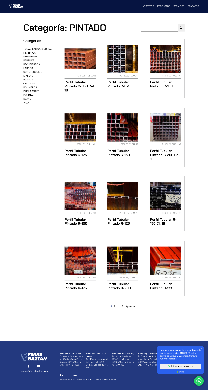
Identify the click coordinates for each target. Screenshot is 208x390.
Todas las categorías (37, 49)
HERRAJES (29, 52)
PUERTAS (28, 95)
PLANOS (28, 79)
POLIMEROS (30, 87)
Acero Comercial (68, 379)
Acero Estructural (85, 379)
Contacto (193, 6)
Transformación (101, 379)
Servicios (178, 6)
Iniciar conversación (182, 366)
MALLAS (28, 75)
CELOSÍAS (29, 83)
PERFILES (28, 60)
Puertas (112, 379)
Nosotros (148, 6)
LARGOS (28, 68)
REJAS (27, 99)
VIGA (26, 102)
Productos (163, 6)
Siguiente (130, 306)
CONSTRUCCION (32, 72)
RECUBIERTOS (31, 64)
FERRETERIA (30, 56)
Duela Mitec (31, 91)
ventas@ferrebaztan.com (34, 371)
